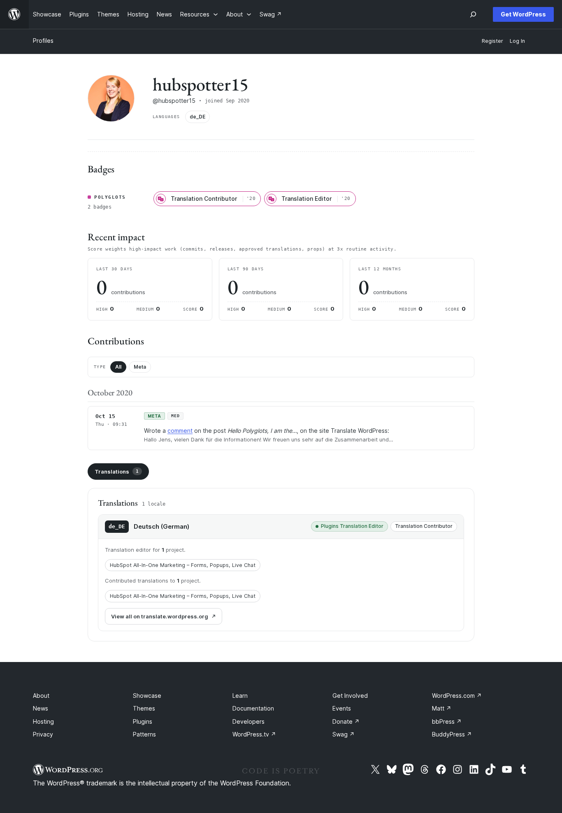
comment (180, 430)
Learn (240, 695)
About (41, 695)
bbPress (447, 721)
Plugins (142, 721)
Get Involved (350, 695)
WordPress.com (457, 695)
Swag (343, 734)
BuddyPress (452, 734)
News (40, 708)
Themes (144, 708)
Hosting (43, 721)
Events (341, 708)
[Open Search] (473, 14)
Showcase (147, 695)
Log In (517, 41)
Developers (248, 721)
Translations (117, 471)
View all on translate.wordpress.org (159, 616)
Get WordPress (523, 14)
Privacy (43, 734)
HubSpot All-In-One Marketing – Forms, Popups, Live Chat (182, 565)
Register (492, 41)
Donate (346, 721)
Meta (140, 367)
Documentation (253, 708)
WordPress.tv (254, 734)
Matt (441, 708)
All (118, 367)
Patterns (144, 734)
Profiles (43, 40)
